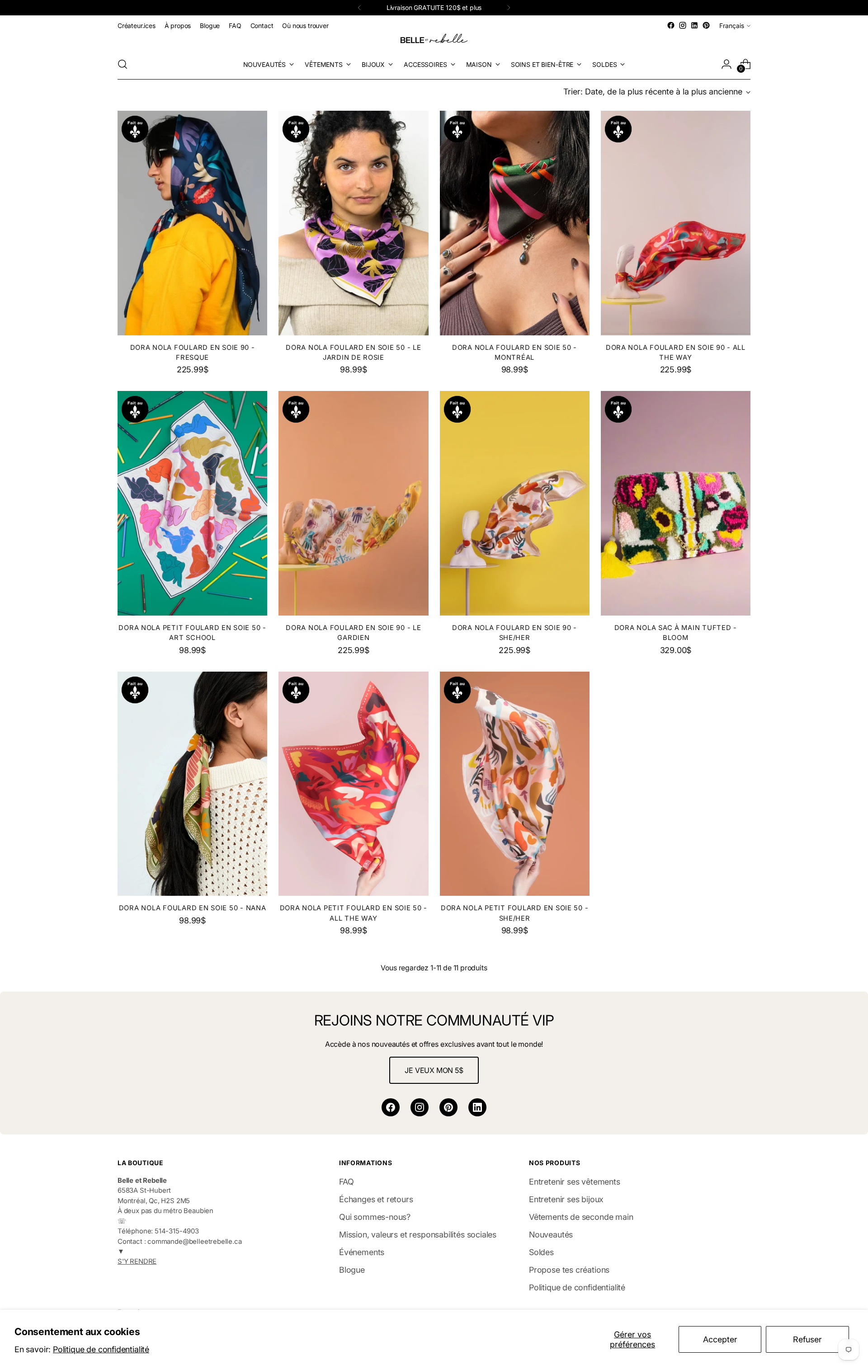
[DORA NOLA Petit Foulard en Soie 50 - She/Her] (515, 784)
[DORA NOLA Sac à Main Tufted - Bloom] (675, 503)
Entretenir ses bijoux (566, 1199)
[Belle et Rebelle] (434, 40)
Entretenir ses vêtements (574, 1181)
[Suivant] (509, 7)
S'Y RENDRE (137, 1261)
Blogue (352, 1270)
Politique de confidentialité (101, 1349)
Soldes (541, 1252)
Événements (361, 1252)
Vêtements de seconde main (581, 1217)
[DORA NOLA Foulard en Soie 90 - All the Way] (675, 223)
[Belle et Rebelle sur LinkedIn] (694, 25)
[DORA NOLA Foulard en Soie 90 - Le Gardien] (353, 503)
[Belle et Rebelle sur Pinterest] (706, 25)
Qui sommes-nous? (374, 1217)
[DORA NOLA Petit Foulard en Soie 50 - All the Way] (353, 784)
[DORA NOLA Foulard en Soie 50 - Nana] (192, 784)
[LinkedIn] (477, 1107)
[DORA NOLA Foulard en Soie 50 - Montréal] (515, 223)
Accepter (720, 1339)
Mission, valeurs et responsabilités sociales (417, 1234)
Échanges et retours (376, 1199)
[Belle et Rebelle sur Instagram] (683, 25)
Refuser (807, 1339)
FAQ (346, 1181)
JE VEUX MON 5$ (434, 1070)
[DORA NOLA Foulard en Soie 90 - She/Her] (515, 503)
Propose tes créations (569, 1270)
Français (731, 25)
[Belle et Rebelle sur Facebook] (671, 25)
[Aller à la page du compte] (726, 64)
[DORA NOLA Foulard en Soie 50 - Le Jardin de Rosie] (353, 223)
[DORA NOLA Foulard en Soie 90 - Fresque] (192, 223)
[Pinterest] (448, 1107)
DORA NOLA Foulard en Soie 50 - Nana (192, 908)
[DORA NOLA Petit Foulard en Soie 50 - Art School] (192, 503)
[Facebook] (391, 1107)
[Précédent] (359, 7)
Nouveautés (551, 1234)
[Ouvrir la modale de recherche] (122, 64)
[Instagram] (419, 1107)
